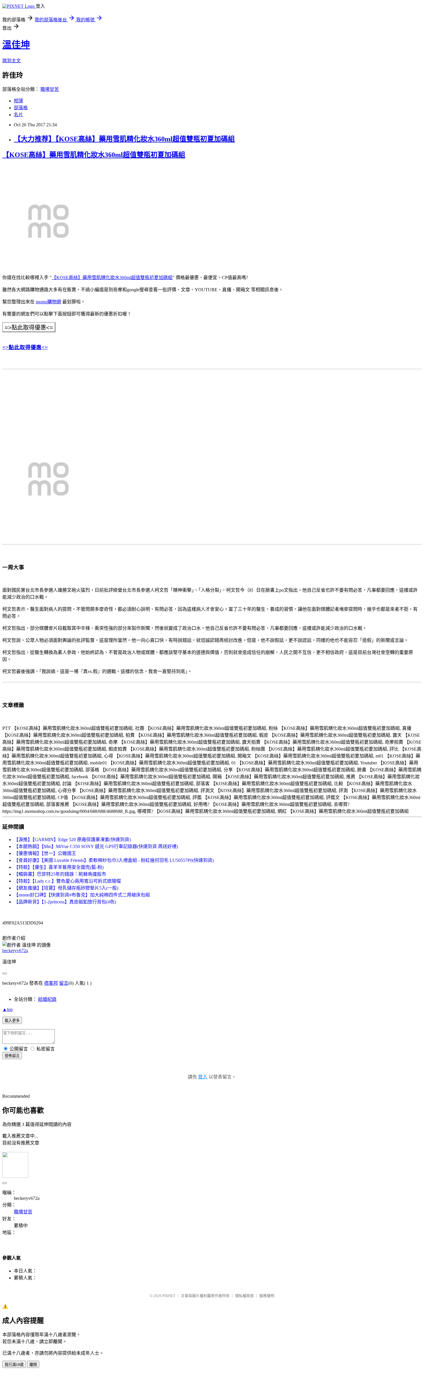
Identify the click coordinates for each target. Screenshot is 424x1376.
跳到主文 (11, 60)
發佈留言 (12, 1056)
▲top (7, 1009)
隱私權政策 (244, 1296)
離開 (33, 1364)
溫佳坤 (16, 45)
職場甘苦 (49, 89)
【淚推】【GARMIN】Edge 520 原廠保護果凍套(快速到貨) (72, 839)
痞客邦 (51, 983)
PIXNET (168, 1296)
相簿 (18, 100)
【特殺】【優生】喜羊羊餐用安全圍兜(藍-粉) (59, 867)
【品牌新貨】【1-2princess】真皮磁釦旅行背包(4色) (65, 901)
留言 (63, 983)
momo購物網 (48, 301)
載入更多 (12, 1020)
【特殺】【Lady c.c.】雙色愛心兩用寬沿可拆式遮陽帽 (67, 881)
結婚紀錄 (47, 999)
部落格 (21, 107)
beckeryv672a (15, 950)
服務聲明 (266, 1296)
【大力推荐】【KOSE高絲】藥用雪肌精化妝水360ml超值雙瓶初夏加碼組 (124, 139)
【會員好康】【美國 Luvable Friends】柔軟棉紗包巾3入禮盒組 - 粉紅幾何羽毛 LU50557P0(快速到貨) (114, 860)
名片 (18, 114)
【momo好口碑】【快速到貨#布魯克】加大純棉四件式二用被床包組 (82, 894)
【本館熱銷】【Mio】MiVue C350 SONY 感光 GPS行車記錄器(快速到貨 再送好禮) (96, 846)
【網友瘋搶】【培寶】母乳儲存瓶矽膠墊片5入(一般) (66, 888)
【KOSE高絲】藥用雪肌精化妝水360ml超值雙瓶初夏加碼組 (93, 155)
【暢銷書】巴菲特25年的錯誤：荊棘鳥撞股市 (60, 874)
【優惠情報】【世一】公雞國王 (45, 853)
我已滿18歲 (14, 1364)
